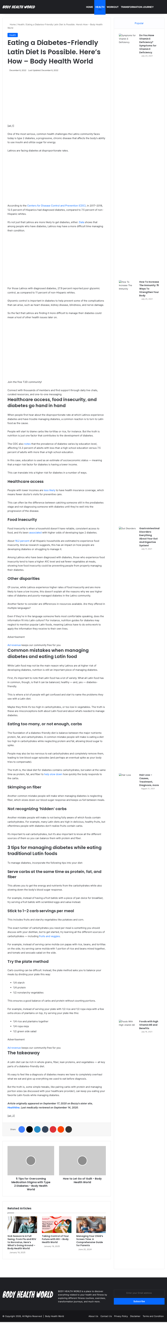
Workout (113, 7)
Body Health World (54, 1316)
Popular (139, 23)
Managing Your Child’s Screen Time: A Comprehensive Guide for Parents (89, 1240)
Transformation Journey (137, 7)
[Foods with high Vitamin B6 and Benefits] (128, 1142)
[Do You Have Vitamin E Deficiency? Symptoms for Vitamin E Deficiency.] (128, 156)
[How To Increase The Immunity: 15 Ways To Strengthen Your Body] (128, 402)
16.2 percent (22, 540)
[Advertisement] (57, 99)
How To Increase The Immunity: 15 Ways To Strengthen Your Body (149, 288)
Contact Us (106, 1316)
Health (99, 7)
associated (35, 532)
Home (89, 7)
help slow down (53, 774)
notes (27, 443)
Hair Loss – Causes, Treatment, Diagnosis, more (149, 780)
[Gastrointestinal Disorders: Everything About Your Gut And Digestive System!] (128, 649)
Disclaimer (135, 1316)
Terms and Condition (153, 1316)
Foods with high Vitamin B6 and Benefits (148, 1025)
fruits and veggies (49, 936)
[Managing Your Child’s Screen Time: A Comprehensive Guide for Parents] (91, 1224)
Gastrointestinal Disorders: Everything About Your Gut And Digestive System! (149, 537)
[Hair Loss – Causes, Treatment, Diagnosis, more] (128, 895)
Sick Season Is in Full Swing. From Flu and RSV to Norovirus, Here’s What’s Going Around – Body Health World (22, 1242)
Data (81, 222)
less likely (49, 490)
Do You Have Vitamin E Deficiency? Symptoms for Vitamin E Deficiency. (147, 44)
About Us (93, 1316)
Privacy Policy (121, 1316)
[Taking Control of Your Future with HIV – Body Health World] (56, 1224)
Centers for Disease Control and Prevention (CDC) (56, 205)
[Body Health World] (18, 7)
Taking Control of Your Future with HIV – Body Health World (55, 1239)
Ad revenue (14, 645)
